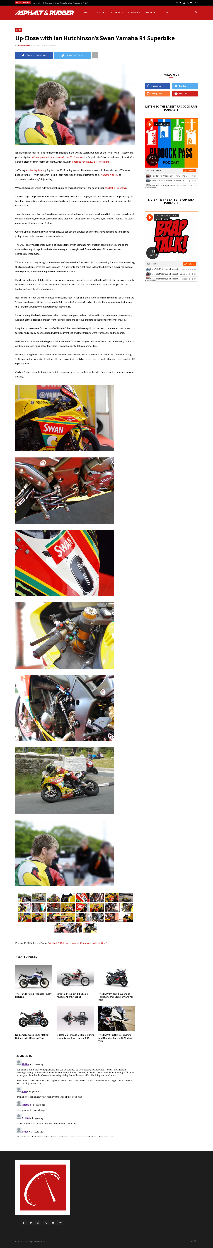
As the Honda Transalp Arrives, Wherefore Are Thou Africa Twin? (60, 3)
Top (195, 1241)
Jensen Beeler (24, 45)
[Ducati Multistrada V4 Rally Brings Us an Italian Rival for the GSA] (75, 1018)
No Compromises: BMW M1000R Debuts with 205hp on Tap (32, 1036)
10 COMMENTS (50, 45)
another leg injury (35, 170)
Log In (164, 12)
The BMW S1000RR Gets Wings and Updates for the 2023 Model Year (115, 1037)
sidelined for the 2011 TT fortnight (90, 161)
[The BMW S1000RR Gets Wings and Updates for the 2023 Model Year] (116, 1018)
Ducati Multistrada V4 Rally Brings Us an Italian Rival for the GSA (75, 1036)
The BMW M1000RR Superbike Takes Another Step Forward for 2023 (115, 996)
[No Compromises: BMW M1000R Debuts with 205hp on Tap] (33, 1018)
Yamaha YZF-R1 (109, 174)
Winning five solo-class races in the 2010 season (57, 157)
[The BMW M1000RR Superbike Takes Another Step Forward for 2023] (116, 977)
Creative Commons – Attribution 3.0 (89, 942)
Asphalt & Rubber (58, 942)
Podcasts (117, 12)
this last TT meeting (115, 187)
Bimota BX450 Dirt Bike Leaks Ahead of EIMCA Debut (72, 995)
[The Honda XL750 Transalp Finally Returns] (33, 977)
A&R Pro (101, 12)
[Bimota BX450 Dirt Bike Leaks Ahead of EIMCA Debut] (75, 977)
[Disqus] (75, 1098)
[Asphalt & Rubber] (44, 12)
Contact (150, 12)
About (88, 12)
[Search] (196, 13)
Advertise (134, 12)
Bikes (18, 30)
